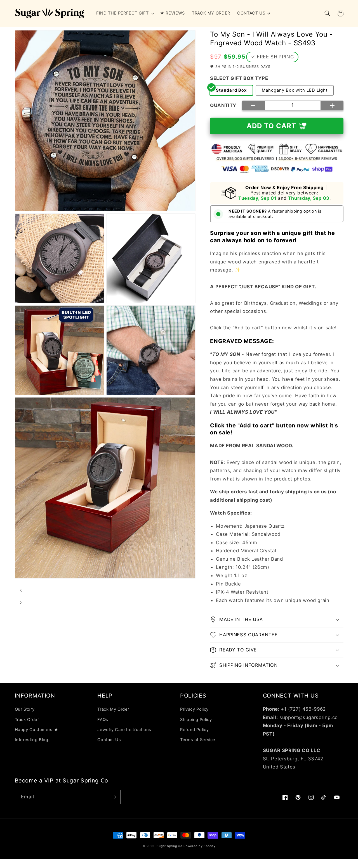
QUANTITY (223, 105)
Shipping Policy (196, 719)
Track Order (27, 719)
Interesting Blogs (33, 739)
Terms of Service (197, 739)
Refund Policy (194, 729)
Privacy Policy (194, 709)
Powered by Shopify (199, 846)
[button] (124, 13)
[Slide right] (21, 603)
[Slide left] (21, 590)
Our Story (25, 709)
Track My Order (113, 709)
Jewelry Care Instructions (124, 729)
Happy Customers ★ (36, 729)
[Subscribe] (113, 797)
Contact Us (109, 739)
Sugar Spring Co (169, 846)
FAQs (102, 719)
